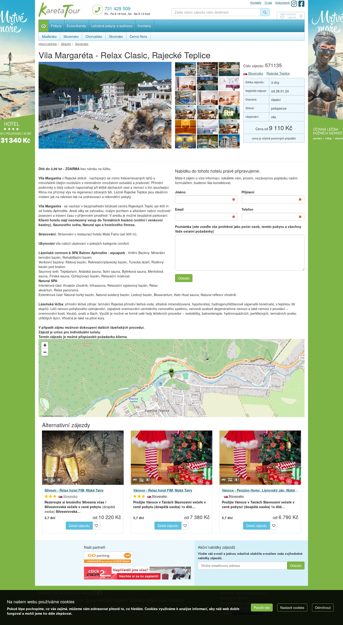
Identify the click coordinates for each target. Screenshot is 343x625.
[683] (207, 69)
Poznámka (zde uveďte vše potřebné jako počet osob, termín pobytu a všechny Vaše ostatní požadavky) (238, 229)
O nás (268, 2)
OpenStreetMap (48, 416)
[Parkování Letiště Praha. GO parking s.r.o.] (108, 558)
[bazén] (185, 98)
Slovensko (255, 73)
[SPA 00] (105, 106)
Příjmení (248, 192)
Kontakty (144, 25)
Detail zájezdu (79, 525)
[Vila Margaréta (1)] (229, 112)
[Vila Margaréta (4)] (185, 112)
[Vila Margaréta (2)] (229, 127)
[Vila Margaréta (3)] (207, 112)
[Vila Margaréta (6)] (207, 98)
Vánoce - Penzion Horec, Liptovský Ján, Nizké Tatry (260, 490)
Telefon (247, 209)
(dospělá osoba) (80, 507)
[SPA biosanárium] (229, 69)
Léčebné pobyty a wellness (112, 25)
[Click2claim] (137, 573)
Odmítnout (323, 607)
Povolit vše (262, 607)
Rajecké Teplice (278, 73)
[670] (185, 127)
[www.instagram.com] (294, 3)
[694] (185, 141)
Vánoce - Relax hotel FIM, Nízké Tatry (162, 490)
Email (179, 209)
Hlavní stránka (43, 26)
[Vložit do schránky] (96, 525)
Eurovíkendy (76, 25)
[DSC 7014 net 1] (207, 83)
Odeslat (183, 278)
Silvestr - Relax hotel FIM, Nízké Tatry (74, 490)
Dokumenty (282, 2)
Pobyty (56, 25)
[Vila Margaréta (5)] (229, 98)
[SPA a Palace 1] (229, 141)
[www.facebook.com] (301, 3)
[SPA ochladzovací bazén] (207, 141)
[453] (207, 127)
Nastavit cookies (292, 607)
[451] (185, 83)
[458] (229, 83)
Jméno (180, 192)
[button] (171, 372)
